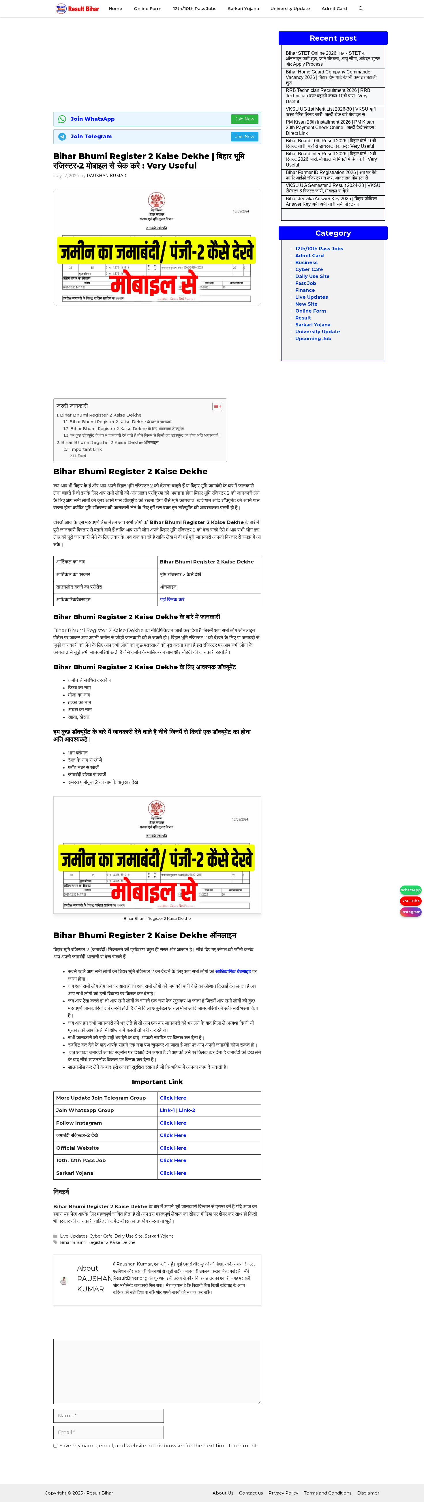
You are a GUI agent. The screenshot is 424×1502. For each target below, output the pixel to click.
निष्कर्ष (82, 456)
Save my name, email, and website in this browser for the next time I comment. (159, 1445)
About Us (223, 1493)
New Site (306, 304)
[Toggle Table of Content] (214, 406)
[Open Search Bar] (361, 8)
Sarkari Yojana (243, 8)
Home (115, 8)
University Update (290, 8)
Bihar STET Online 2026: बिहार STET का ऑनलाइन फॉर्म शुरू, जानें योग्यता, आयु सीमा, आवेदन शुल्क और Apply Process (333, 59)
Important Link (86, 449)
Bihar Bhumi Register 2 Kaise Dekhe (101, 415)
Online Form (148, 8)
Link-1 (168, 1110)
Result (303, 318)
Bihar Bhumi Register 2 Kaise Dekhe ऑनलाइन (110, 442)
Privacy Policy (283, 1493)
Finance (305, 290)
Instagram (411, 912)
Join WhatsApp (93, 119)
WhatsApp (411, 890)
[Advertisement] (157, 63)
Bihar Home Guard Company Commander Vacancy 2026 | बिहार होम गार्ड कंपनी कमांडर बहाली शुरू (331, 77)
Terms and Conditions (327, 1493)
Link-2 (187, 1110)
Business (306, 262)
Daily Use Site (129, 1236)
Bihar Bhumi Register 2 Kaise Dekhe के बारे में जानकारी (121, 421)
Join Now (244, 119)
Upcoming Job (313, 338)
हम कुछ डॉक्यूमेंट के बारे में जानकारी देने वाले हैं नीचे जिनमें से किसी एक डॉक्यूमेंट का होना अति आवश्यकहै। (145, 435)
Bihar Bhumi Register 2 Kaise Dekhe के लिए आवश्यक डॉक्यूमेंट (127, 428)
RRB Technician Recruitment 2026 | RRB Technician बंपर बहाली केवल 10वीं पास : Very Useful (328, 96)
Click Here (173, 1123)
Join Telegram (91, 136)
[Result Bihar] (77, 8)
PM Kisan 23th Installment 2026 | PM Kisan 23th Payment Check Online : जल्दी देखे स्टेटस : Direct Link (331, 127)
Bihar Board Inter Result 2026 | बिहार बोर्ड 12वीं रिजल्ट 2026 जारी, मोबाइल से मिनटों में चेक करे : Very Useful (331, 159)
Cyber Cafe (100, 1236)
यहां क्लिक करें (172, 599)
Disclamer (368, 1493)
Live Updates (73, 1236)
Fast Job (305, 283)
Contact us (251, 1493)
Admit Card (334, 8)
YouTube (411, 901)
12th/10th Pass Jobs (194, 8)
